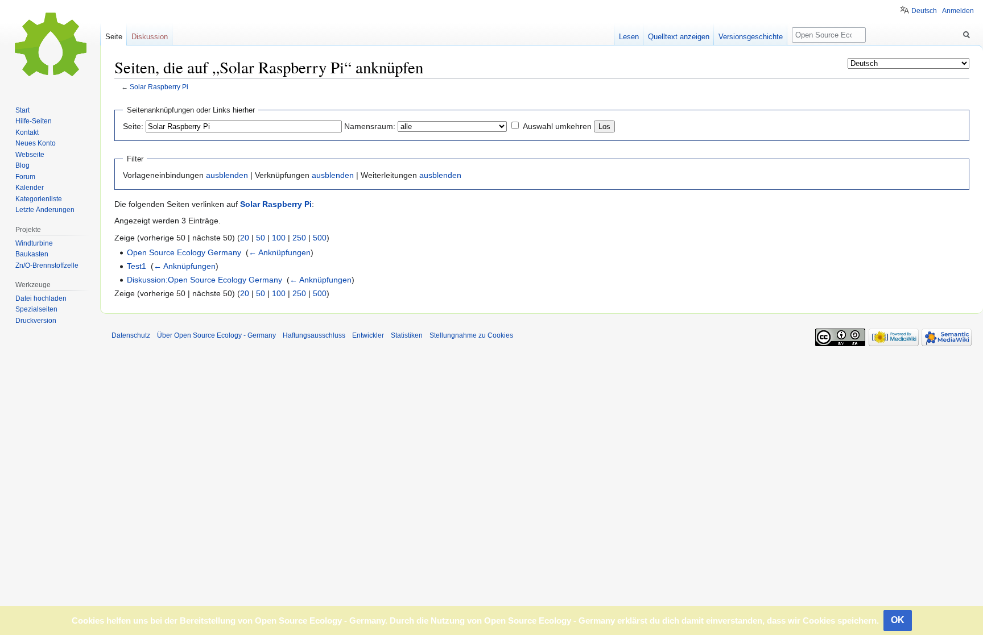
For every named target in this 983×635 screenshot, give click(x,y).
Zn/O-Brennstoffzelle (47, 265)
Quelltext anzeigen (678, 36)
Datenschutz (130, 335)
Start (22, 110)
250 (299, 237)
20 (244, 237)
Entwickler (368, 335)
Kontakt (27, 132)
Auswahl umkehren (557, 126)
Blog (22, 165)
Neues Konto (35, 143)
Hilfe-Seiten (33, 121)
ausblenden (227, 175)
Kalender (29, 188)
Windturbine (34, 243)
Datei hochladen (41, 298)
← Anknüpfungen (280, 252)
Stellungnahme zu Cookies (471, 335)
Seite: (133, 126)
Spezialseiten (36, 309)
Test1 (136, 266)
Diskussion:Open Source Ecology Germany (204, 279)
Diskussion (149, 36)
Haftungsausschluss (314, 335)
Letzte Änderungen (45, 210)
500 (320, 237)
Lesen (629, 36)
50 (260, 237)
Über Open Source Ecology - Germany (216, 335)
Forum (25, 177)
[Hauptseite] (50, 45)
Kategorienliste (38, 199)
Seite (113, 36)
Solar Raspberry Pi (159, 86)
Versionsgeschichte (750, 36)
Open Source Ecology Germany (184, 252)
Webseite (29, 155)
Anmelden (958, 11)
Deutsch (924, 11)
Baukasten (31, 254)
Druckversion (35, 321)
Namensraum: (369, 126)
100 (279, 237)
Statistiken (407, 335)
